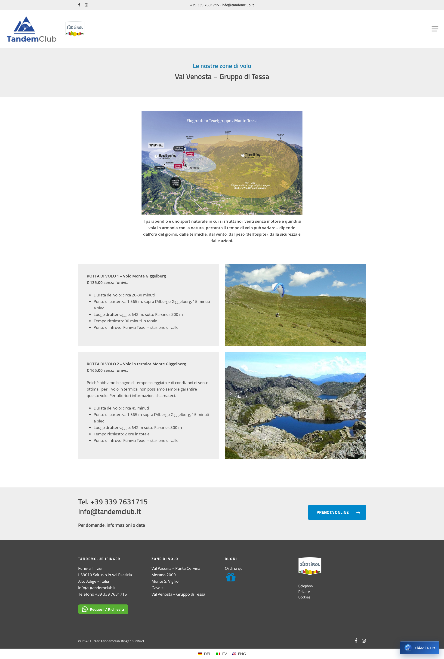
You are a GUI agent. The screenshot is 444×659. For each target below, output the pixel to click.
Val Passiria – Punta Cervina (175, 568)
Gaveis (157, 587)
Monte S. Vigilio (165, 581)
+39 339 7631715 (204, 5)
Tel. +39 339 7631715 (113, 501)
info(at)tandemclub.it (97, 587)
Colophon (305, 586)
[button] (435, 29)
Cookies (304, 597)
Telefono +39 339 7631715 (102, 594)
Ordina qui (234, 568)
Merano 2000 (163, 574)
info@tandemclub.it (238, 5)
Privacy (304, 591)
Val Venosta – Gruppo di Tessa (178, 594)
